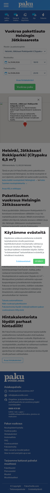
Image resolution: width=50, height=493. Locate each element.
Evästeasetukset (23, 261)
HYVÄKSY (39, 261)
